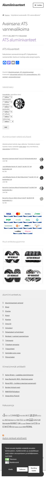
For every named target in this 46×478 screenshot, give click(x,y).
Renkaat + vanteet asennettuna (17, 336)
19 (33, 415)
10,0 (23, 415)
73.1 (21, 420)
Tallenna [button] (22, 469)
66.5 (6, 420)
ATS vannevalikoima (30, 74)
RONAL (29, 426)
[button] (7, 459)
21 (38, 415)
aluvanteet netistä (16, 74)
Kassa (7, 315)
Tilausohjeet (10, 349)
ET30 (31, 423)
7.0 (9, 415)
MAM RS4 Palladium (12, 391)
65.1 (3, 420)
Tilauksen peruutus (12, 344)
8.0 (15, 415)
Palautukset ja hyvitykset (14, 332)
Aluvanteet (23, 36)
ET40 (4, 426)
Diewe (28, 423)
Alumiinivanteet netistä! (14, 303)
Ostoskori (9, 328)
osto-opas (22, 147)
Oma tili (8, 324)
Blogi (7, 307)
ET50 (12, 427)
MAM (24, 427)
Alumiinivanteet (13, 5)
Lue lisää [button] (8, 456)
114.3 (35, 420)
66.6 (9, 420)
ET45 (9, 426)
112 (31, 419)
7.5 (11, 415)
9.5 (21, 415)
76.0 (24, 420)
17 (28, 415)
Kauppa (8, 319)
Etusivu (7, 15)
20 (36, 415)
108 (27, 420)
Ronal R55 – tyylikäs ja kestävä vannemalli (20, 383)
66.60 (12, 420)
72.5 (15, 420)
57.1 (40, 415)
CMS (19, 423)
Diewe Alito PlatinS (12, 396)
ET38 (39, 423)
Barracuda (6, 423)
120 (39, 420)
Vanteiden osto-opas (13, 353)
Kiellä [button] (11, 469)
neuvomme (6, 149)
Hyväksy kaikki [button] (34, 469)
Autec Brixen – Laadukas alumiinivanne (19, 375)
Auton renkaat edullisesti (14, 438)
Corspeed (23, 423)
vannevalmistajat (14, 77)
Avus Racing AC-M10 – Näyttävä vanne (19, 379)
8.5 (18, 415)
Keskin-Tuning (19, 427)
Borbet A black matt (12, 387)
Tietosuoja (9, 340)
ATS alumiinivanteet (19, 40)
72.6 (17, 420)
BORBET (13, 423)
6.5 (6, 415)
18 (31, 415)
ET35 (35, 423)
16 (26, 415)
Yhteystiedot (10, 357)
